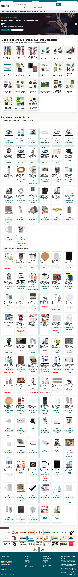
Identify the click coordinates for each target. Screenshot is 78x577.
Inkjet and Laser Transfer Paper (8, 75)
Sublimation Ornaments (33, 92)
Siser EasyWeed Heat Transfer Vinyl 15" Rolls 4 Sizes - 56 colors (20, 469)
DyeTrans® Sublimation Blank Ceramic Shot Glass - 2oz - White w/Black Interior (68, 426)
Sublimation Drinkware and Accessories (70, 74)
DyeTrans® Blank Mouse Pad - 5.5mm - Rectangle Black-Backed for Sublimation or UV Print (20, 385)
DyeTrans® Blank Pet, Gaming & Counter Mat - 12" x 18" (32, 448)
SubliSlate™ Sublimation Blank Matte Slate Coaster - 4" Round (56, 346)
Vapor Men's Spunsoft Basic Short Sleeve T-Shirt (57, 302)
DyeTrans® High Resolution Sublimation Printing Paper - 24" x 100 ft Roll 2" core (20, 156)
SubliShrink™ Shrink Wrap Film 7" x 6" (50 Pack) (33, 514)
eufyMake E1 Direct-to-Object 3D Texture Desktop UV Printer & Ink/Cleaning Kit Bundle (20, 346)
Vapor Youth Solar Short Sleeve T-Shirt (8, 385)
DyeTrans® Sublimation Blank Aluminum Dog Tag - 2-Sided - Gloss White (21, 261)
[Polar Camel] (14, 544)
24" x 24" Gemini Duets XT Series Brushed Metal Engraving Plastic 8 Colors (44, 215)
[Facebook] (67, 575)
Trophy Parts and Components (7, 108)
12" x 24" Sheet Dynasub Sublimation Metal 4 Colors (20, 448)
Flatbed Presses (45, 58)
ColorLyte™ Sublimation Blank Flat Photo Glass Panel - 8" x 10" (57, 282)
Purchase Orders (47, 565)
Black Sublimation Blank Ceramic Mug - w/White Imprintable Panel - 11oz (44, 469)
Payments (27, 565)
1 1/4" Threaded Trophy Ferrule (19, 215)
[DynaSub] (55, 532)
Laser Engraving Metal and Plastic (20, 75)
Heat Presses (57, 58)
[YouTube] (71, 575)
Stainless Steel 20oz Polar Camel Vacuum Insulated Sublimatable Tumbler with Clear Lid (33, 346)
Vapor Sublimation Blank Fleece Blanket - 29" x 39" (8, 426)
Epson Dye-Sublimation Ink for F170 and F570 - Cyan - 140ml (20, 137)
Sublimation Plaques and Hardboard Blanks (57, 91)
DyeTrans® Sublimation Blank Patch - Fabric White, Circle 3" (68, 302)
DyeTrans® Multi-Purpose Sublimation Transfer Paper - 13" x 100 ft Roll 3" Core (57, 137)
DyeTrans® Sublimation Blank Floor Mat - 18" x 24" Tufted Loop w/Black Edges (68, 346)
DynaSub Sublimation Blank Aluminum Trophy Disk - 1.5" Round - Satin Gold (8, 406)
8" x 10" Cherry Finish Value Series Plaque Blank (21, 365)
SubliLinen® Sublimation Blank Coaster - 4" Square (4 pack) (32, 469)
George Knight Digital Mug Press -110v (57, 448)
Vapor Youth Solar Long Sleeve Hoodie (56, 493)
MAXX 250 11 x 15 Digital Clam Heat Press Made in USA (44, 302)
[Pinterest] (74, 575)
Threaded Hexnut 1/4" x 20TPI (20, 196)
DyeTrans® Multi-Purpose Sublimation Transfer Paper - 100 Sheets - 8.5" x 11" (68, 137)
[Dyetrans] (47, 532)
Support (37, 11)
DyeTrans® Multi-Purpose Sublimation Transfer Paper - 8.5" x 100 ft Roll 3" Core (44, 156)
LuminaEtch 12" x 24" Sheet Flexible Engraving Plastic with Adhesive (33, 365)
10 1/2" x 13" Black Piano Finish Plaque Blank (68, 261)
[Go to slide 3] (38, 34)
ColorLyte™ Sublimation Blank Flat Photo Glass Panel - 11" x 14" (57, 175)
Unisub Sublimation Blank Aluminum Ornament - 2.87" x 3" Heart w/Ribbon (8, 156)
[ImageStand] (39, 538)
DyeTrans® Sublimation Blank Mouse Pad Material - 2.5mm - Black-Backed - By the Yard (8, 196)
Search (58, 4)
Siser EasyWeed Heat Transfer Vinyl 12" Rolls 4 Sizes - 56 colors (45, 323)
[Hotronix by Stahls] (31, 538)
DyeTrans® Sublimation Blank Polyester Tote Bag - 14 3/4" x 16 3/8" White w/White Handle (8, 448)
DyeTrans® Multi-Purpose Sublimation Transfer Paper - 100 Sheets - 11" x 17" (8, 137)
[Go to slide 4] (39, 34)
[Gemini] (14, 538)
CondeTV (27, 564)
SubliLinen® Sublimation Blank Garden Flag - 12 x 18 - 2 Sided (56, 156)
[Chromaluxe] (22, 532)
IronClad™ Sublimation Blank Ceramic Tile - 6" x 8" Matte (69, 196)
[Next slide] (76, 24)
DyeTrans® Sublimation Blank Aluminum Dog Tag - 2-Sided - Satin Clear (8, 282)
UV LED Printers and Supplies (33, 108)
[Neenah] (6, 544)
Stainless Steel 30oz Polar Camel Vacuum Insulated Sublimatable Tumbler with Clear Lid (8, 514)
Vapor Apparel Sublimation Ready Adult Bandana (68, 493)
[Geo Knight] (23, 538)
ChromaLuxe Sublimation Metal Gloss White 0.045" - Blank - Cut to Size (20, 426)
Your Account (28, 561)
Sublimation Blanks (58, 75)
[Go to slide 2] (37, 34)
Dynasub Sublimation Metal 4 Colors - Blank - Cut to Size (8, 215)
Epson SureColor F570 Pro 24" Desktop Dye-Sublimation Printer (32, 323)
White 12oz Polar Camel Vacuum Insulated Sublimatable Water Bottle (32, 261)
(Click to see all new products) (10, 249)
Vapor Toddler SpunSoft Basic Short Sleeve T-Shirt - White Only (56, 365)
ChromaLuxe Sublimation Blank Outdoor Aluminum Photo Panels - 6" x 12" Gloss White (44, 175)
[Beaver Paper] (6, 532)
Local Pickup (46, 562)
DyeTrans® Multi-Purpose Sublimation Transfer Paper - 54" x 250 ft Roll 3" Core (20, 282)
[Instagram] (69, 575)
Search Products (47, 558)
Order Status (28, 562)
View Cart (43, 11)
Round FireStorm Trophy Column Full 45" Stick (8, 469)
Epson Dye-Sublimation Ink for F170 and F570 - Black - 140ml (56, 196)
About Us (27, 560)
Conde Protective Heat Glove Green (8, 346)
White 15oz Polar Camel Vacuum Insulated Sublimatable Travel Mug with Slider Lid (68, 175)
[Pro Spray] (22, 544)
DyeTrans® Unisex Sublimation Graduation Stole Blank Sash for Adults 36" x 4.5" (56, 406)
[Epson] (63, 532)
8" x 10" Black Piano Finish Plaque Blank (56, 469)
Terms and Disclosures (6, 569)
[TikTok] (72, 575)
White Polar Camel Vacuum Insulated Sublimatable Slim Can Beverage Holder (8, 302)
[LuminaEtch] (63, 538)
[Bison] (14, 532)
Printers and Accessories (45, 75)
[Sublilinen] (47, 544)
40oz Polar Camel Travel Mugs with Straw (32, 57)
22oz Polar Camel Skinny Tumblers (7, 58)
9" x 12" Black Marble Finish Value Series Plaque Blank (20, 514)
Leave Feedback (46, 561)
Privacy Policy (46, 566)
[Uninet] (71, 544)
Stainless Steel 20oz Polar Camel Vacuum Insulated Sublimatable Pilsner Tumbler (68, 406)
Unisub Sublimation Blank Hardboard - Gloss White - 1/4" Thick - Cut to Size (20, 302)
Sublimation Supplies (70, 92)
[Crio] (39, 532)
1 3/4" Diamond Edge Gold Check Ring (56, 215)
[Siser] (31, 544)
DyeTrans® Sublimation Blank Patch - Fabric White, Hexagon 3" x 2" (32, 406)
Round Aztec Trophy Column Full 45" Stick (32, 196)
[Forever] (6, 538)
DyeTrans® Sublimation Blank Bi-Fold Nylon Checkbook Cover (32, 493)
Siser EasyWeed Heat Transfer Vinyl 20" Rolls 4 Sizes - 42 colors (45, 514)
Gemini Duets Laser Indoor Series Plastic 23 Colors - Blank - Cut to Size (20, 406)
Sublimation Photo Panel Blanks (45, 92)
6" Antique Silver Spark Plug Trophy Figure (32, 156)
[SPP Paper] (39, 544)
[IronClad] (47, 538)
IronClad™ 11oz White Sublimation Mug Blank (56, 261)
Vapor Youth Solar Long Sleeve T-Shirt (8, 261)
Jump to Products (38, 7)
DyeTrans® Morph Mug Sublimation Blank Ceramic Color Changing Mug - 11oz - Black (68, 156)
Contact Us (45, 560)
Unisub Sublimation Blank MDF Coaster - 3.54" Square (32, 137)
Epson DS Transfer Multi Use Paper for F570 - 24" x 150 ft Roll (44, 448)
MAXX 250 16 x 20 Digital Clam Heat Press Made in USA (68, 385)
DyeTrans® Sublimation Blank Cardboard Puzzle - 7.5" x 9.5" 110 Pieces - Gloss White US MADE (69, 323)
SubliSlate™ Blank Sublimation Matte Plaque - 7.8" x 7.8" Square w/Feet (56, 426)
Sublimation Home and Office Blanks (7, 92)
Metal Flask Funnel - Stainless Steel (32, 215)
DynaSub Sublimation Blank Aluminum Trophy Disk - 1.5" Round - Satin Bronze (44, 261)
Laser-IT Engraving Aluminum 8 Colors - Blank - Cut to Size (32, 302)
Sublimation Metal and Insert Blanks (20, 92)
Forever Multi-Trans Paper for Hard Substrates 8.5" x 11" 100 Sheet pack (44, 196)
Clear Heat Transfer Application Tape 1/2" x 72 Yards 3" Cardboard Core (21, 175)
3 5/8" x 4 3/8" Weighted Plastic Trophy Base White (44, 137)
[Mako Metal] (71, 538)
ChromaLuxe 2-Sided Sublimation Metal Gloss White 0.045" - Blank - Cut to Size (69, 365)
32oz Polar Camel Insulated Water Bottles (20, 57)
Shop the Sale (5, 29)
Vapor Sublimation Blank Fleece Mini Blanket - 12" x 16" (56, 323)
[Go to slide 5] (40, 34)
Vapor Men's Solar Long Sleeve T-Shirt (32, 282)
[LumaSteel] (55, 538)
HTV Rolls (70, 58)
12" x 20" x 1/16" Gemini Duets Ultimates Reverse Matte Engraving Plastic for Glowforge (69, 282)
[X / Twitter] (76, 575)
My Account (46, 564)
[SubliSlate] (63, 544)
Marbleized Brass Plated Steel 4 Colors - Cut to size (44, 406)
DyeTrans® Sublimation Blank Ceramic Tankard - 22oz (32, 175)
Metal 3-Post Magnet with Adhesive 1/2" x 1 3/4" (57, 385)
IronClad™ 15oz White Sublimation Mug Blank (8, 234)
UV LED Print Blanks (20, 108)
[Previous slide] (2, 24)
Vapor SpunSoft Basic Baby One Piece (32, 385)
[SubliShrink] (55, 544)
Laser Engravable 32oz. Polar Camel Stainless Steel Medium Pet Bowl (44, 493)
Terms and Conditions (30, 566)
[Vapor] (43, 549)
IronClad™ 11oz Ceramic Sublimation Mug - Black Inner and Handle (45, 282)
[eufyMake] (71, 532)
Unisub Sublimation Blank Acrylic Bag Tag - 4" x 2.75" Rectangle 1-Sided (45, 426)
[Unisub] (35, 549)
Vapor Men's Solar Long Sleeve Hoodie (8, 365)
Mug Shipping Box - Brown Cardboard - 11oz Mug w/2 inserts (68, 448)
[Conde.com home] (6, 6)
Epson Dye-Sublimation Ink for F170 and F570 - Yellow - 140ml (56, 514)
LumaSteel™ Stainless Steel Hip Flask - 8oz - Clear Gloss (69, 215)
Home (2, 11)
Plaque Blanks (32, 75)
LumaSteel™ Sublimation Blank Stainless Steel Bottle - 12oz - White (8, 175)
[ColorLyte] (31, 532)
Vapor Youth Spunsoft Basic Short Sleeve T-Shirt (45, 385)
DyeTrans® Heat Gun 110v (8, 323)
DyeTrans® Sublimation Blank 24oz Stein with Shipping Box (20, 234)
